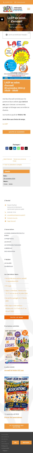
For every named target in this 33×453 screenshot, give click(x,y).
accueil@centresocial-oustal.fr (16, 215)
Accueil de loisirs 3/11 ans (14, 370)
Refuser (26, 442)
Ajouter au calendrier (16, 132)
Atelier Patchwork (8, 159)
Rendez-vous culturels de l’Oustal (19, 160)
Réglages (5, 450)
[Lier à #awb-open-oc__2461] (2, 19)
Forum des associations (13, 417)
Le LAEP (5, 124)
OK (15, 442)
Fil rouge (8, 286)
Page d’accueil (11, 221)
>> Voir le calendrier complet (12, 165)
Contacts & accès (12, 218)
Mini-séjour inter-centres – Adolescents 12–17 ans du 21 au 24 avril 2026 (16, 308)
